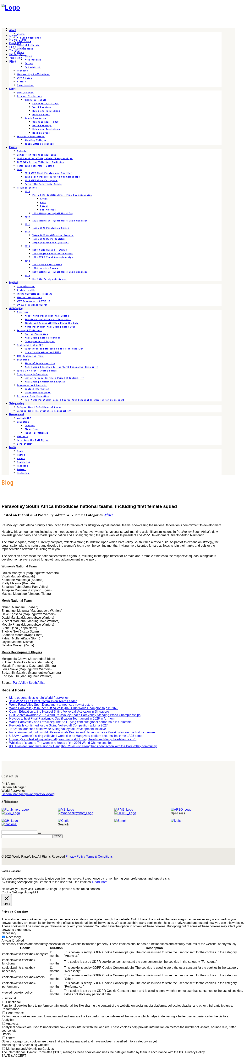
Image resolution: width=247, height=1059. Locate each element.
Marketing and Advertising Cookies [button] (25, 1044)
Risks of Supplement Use (40, 363)
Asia (43, 202)
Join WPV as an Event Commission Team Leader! (43, 701)
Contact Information (37, 389)
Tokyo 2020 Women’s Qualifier (50, 242)
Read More (99, 882)
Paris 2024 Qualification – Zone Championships (62, 195)
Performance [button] (10, 1009)
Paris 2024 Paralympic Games (35, 166)
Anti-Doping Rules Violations (43, 338)
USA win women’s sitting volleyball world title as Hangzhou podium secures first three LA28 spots (75, 735)
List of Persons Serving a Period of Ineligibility (54, 378)
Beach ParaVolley (35, 118)
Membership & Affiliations (33, 74)
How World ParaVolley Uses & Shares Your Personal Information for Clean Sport (74, 400)
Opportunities (25, 85)
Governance (24, 41)
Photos (21, 455)
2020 (27, 231)
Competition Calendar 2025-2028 (36, 155)
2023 (27, 191)
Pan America (33, 67)
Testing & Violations (29, 330)
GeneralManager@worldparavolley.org (28, 794)
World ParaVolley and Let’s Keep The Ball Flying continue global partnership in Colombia (70, 722)
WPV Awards (24, 78)
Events (13, 147)
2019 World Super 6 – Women (49, 250)
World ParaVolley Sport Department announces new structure (51, 704)
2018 (27, 261)
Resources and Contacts (32, 385)
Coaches (30, 425)
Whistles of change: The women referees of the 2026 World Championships (60, 742)
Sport (12, 88)
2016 (27, 275)
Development (16, 414)
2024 (19, 169)
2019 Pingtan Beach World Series (52, 253)
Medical (13, 282)
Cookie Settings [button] (12, 892)
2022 (27, 217)
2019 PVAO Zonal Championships (52, 257)
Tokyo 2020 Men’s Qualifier (49, 239)
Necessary (13, 937)
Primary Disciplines (29, 96)
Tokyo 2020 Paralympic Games (50, 228)
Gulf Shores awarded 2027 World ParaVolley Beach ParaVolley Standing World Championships (74, 715)
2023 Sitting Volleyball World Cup (52, 213)
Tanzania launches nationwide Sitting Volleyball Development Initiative (57, 729)
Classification (26, 286)
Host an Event (41, 114)
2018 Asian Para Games (47, 264)
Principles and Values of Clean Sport (48, 319)
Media (12, 447)
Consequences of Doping (40, 341)
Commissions (25, 49)
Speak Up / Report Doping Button (37, 370)
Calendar (22, 151)
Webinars (22, 436)
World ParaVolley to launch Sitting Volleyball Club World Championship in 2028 (63, 708)
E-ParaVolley (25, 444)
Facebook (22, 466)
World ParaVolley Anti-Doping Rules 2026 (50, 327)
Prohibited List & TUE (30, 345)
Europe (29, 63)
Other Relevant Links (38, 392)
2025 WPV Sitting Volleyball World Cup (40, 162)
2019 (27, 246)
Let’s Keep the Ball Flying (33, 440)
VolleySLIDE (24, 418)
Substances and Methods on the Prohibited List (54, 349)
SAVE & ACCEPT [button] (14, 1055)
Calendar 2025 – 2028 (45, 103)
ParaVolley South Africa (29, 682)
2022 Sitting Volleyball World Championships (60, 221)
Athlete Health (26, 290)
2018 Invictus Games (45, 268)
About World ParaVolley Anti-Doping (47, 316)
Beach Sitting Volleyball (39, 144)
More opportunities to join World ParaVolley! (39, 697)
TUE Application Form (30, 356)
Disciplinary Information (32, 374)
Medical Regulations (29, 297)
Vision (21, 34)
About (12, 30)
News (20, 451)
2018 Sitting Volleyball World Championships (60, 272)
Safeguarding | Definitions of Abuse (39, 407)
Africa (28, 56)
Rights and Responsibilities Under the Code (52, 323)
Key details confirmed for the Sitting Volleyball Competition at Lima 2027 (58, 725)
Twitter (21, 469)
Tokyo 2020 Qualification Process (53, 235)
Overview (22, 312)
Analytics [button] (8, 1019)
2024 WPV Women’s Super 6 (41, 180)
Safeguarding (16, 403)
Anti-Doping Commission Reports (45, 381)
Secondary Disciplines (31, 136)
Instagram (23, 473)
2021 (27, 224)
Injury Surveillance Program (34, 294)
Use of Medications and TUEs (43, 352)
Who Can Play (25, 92)
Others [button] (6, 1034)
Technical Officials (36, 433)
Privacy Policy (75, 856)
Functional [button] (9, 998)
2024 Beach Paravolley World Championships (52, 177)
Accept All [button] (31, 892)
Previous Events (27, 188)
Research (22, 71)
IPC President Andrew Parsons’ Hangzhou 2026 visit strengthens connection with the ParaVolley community (83, 746)
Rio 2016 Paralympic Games (49, 279)
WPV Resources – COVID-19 (33, 301)
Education (23, 360)
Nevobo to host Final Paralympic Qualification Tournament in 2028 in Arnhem (61, 718)
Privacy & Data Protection (33, 396)
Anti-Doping (16, 308)
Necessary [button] (9, 933)
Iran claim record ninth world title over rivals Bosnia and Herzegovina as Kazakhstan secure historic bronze (82, 732)
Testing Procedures (36, 334)
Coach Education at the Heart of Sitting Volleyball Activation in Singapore (59, 711)
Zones (20, 52)
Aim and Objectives (29, 38)
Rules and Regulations (46, 111)
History (21, 81)
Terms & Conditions (99, 856)
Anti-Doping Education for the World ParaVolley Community (61, 367)
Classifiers (32, 429)
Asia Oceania (33, 60)
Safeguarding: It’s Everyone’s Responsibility (44, 411)
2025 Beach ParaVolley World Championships (45, 158)
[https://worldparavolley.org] (11, 7)
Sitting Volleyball (35, 100)
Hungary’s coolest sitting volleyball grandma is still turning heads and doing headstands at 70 (72, 739)
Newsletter (23, 462)
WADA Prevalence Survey (32, 305)
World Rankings (42, 107)
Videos (21, 458)
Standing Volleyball (37, 140)
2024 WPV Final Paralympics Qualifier (48, 173)
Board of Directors (28, 45)
